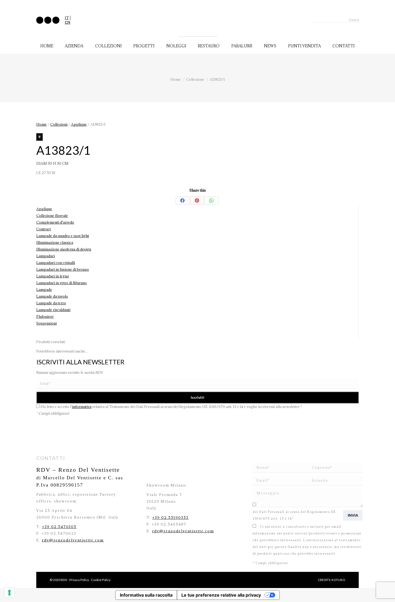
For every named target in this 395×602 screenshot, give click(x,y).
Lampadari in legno (52, 276)
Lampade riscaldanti (53, 309)
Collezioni (58, 124)
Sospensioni (46, 323)
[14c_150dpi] (39, 137)
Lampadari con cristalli (55, 262)
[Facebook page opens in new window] (39, 20)
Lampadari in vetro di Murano (61, 282)
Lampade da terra (51, 303)
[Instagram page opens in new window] (47, 20)
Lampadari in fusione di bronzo (62, 269)
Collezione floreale (52, 215)
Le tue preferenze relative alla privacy (221, 595)
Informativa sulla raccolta (146, 595)
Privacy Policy (79, 580)
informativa (81, 406)
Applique (79, 124)
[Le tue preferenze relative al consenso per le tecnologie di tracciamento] (9, 592)
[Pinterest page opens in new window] (55, 20)
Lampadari (45, 256)
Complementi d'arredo (55, 222)
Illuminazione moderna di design (63, 249)
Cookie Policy (100, 580)
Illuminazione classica (54, 242)
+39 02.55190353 (170, 517)
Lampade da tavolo (52, 296)
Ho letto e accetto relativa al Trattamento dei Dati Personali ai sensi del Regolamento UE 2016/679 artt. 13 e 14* (306, 511)
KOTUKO (338, 580)
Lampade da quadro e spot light (62, 235)
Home (41, 124)
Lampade (44, 289)
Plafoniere (45, 316)
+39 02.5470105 (59, 526)
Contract (43, 229)
